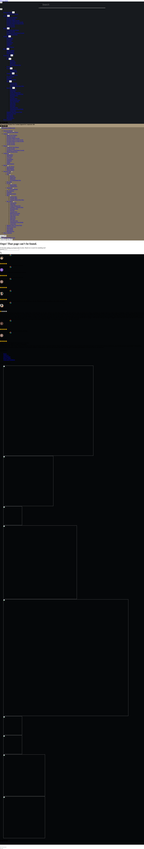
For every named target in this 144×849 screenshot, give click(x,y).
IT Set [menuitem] (8, 68)
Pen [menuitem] (8, 59)
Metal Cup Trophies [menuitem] (12, 17)
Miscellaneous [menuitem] (10, 118)
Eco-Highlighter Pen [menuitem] (15, 65)
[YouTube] (3, 123)
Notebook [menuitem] (9, 73)
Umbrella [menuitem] (9, 78)
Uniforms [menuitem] (5, 36)
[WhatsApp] (7, 123)
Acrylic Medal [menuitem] (10, 50)
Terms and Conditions (9, 360)
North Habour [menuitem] (10, 47)
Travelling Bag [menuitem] (14, 107)
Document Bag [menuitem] (14, 95)
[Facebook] (1, 123)
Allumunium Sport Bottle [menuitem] (16, 109)
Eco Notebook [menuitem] (14, 75)
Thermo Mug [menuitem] (13, 83)
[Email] (5, 123)
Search (40, 5)
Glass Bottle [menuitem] (10, 116)
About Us (5, 355)
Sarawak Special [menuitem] (7, 12)
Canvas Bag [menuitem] (13, 89)
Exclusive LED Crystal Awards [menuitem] (15, 22)
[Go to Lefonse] (40, 598)
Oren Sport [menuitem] (9, 39)
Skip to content (4, 0)
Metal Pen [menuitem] (12, 63)
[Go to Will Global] (24, 837)
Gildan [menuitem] (8, 45)
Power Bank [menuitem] (13, 70)
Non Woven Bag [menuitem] (14, 101)
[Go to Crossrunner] (48, 455)
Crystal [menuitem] (8, 57)
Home (5, 354)
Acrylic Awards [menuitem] (11, 26)
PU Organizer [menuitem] (10, 76)
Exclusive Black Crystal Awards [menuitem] (15, 23)
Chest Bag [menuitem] (13, 91)
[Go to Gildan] (28, 505)
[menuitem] (13, 12)
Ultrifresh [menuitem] (9, 44)
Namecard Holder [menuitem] (11, 79)
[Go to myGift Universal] (65, 715)
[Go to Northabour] (12, 734)
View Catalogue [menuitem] (7, 119)
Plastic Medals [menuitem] (10, 53)
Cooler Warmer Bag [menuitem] (15, 92)
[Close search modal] (1, 2)
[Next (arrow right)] (2, 848)
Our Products (6, 357)
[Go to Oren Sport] (12, 753)
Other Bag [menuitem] (13, 103)
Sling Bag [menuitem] (12, 106)
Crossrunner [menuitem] (10, 42)
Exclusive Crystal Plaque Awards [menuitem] (15, 33)
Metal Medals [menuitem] (10, 52)
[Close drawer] (1, 9)
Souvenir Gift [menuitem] (6, 55)
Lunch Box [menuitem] (13, 110)
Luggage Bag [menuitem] (13, 98)
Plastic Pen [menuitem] (13, 62)
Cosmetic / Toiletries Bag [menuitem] (16, 94)
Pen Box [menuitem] (12, 60)
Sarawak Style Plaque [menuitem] (12, 14)
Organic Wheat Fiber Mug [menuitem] (17, 86)
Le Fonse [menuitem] (9, 41)
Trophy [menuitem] (5, 16)
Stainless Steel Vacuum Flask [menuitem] (14, 112)
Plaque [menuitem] (5, 28)
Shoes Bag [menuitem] (13, 104)
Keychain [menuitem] (9, 66)
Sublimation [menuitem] (10, 38)
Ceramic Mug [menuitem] (13, 84)
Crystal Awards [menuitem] (11, 25)
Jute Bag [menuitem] (12, 97)
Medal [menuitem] (5, 49)
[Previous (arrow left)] (0, 848)
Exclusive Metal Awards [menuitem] (13, 20)
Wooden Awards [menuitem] (11, 19)
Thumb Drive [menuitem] (13, 71)
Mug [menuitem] (8, 81)
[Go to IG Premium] (12, 524)
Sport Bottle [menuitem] (10, 115)
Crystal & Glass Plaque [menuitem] (13, 30)
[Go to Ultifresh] (24, 795)
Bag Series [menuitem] (9, 88)
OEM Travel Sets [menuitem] (11, 113)
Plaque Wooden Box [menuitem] (12, 34)
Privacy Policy (7, 358)
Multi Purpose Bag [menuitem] (15, 100)
